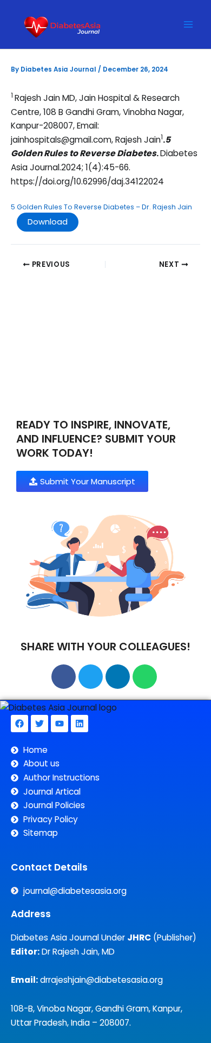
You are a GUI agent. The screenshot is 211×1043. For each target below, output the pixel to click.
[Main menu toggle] (188, 24)
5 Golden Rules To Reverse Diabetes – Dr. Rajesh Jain (101, 207)
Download (48, 221)
